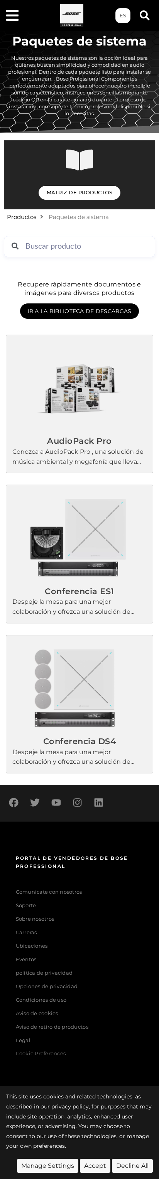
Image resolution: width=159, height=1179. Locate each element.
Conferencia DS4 (79, 741)
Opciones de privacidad (47, 986)
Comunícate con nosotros (49, 892)
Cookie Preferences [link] (41, 1054)
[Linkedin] (98, 802)
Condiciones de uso (41, 1000)
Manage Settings (47, 1165)
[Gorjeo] (34, 802)
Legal (23, 1040)
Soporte (26, 905)
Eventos (26, 959)
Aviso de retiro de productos (52, 1027)
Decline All (132, 1165)
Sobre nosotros (35, 919)
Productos (21, 217)
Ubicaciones (32, 946)
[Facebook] (13, 802)
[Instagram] (77, 802)
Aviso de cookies (37, 1013)
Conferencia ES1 (79, 591)
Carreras (26, 932)
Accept (95, 1165)
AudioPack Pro (79, 441)
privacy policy (70, 1106)
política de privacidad (44, 973)
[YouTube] (56, 802)
